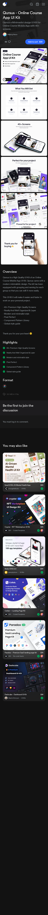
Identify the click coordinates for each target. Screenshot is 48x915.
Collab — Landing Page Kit (15, 611)
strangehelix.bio (13, 488)
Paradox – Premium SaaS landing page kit (21, 652)
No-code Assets (18, 656)
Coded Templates (19, 530)
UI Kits (23, 488)
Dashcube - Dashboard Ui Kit (16, 694)
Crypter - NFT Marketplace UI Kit (17, 527)
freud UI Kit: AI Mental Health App (17, 485)
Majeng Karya (12, 34)
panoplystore (12, 572)
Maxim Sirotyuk (13, 698)
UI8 (9, 530)
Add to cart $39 (35, 42)
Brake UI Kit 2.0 (10, 569)
